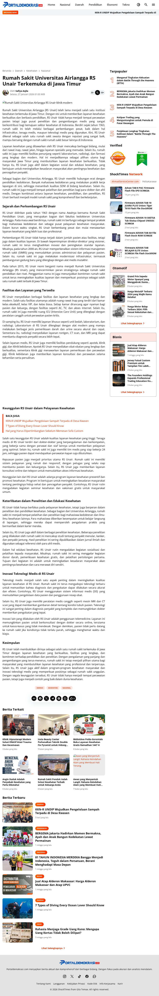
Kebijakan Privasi (76, 983)
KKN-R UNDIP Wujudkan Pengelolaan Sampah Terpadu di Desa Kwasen (47, 421)
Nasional (65, 4)
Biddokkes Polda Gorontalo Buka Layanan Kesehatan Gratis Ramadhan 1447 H (88, 742)
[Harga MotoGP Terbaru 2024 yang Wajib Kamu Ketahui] (119, 296)
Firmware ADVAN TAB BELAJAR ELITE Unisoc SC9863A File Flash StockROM (140, 250)
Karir (120, 983)
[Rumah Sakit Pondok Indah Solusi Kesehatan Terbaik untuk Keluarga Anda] (54, 764)
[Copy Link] (34, 698)
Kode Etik (92, 983)
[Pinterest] (58, 698)
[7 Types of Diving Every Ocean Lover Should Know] (17, 908)
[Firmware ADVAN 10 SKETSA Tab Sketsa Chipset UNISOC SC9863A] (116, 222)
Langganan (59, 983)
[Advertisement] (79, 42)
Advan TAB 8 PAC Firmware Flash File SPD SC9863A (139, 189)
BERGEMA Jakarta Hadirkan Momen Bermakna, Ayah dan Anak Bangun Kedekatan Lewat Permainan (68, 837)
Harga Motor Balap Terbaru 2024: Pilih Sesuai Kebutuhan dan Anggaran (139, 309)
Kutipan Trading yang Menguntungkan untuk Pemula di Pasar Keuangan (135, 120)
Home (51, 4)
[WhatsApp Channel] (94, 976)
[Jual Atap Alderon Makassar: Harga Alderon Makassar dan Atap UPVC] (17, 884)
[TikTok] (79, 976)
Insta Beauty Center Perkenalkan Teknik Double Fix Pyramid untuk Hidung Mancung (53, 742)
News (39, 924)
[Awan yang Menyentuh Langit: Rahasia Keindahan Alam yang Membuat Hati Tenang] (89, 764)
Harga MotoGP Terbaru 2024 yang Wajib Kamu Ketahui (139, 294)
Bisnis (39, 876)
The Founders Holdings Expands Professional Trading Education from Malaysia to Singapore (140, 378)
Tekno (126, 4)
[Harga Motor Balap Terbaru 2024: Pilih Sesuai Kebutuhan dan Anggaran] (119, 311)
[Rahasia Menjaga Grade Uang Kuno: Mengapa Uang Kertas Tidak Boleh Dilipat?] (17, 932)
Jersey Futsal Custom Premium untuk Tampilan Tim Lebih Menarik (138, 363)
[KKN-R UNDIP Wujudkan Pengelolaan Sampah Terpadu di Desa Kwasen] (17, 812)
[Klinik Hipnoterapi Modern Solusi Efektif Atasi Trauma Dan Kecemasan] (18, 724)
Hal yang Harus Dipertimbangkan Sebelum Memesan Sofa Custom (44, 431)
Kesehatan (53, 688)
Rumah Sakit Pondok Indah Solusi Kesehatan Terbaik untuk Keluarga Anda (52, 782)
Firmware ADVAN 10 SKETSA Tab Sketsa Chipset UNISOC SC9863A (140, 220)
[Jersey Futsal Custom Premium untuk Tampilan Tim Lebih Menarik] (119, 365)
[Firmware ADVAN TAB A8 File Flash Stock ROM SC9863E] (116, 237)
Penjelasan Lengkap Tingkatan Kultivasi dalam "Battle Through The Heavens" (136, 134)
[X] (46, 698)
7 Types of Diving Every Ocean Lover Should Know (35, 426)
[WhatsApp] (65, 698)
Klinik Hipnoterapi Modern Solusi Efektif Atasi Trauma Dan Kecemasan (16, 742)
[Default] (97, 92)
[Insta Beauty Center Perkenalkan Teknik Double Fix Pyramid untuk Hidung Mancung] (54, 724)
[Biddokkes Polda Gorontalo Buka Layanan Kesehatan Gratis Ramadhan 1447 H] (89, 724)
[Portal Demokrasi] (22, 5)
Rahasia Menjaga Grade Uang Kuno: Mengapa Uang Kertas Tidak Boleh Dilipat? (67, 931)
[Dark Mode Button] (138, 5)
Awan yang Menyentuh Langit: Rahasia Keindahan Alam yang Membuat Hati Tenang (87, 782)
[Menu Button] (153, 5)
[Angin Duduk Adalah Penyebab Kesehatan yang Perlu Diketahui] (18, 764)
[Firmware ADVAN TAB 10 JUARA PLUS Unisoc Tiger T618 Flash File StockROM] (116, 207)
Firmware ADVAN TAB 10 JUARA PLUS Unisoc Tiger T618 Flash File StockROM (138, 205)
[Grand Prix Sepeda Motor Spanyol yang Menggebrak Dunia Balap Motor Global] (119, 281)
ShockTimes (64, 989)
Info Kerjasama (107, 983)
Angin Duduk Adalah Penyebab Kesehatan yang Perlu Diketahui (16, 782)
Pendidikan (95, 4)
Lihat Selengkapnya (51, 948)
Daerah (79, 4)
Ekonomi (112, 4)
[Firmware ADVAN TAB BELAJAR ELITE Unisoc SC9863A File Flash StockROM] (116, 252)
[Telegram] (52, 698)
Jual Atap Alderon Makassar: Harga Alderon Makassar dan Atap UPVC (65, 883)
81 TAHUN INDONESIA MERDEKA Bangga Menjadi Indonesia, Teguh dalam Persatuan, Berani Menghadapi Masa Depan (69, 861)
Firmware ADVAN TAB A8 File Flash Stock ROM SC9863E (140, 234)
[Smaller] (92, 92)
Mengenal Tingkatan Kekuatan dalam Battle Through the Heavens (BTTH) (135, 80)
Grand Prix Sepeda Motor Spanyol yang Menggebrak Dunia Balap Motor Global (138, 279)
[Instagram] (64, 976)
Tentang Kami (43, 983)
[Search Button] (146, 5)
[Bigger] (102, 92)
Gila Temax (82, 989)
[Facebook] (40, 698)
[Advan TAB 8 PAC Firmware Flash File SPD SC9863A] (116, 193)
